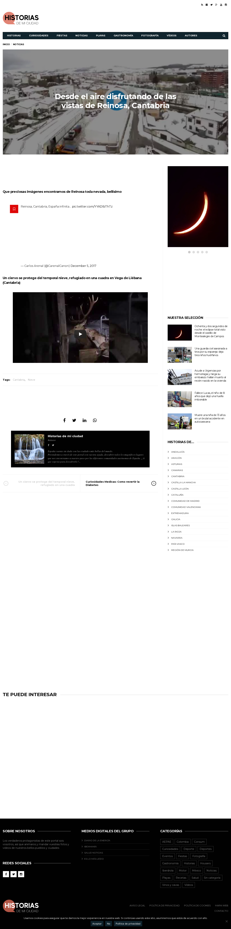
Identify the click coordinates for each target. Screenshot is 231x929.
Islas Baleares (180, 525)
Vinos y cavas (170, 885)
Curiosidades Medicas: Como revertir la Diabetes (113, 483)
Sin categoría (212, 877)
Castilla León (180, 488)
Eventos (167, 856)
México (196, 870)
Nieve (31, 379)
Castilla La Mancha (183, 482)
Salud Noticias (93, 852)
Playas (100, 35)
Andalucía (178, 451)
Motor (183, 870)
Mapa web (221, 905)
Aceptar (97, 923)
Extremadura (180, 513)
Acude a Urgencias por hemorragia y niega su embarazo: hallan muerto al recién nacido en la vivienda (210, 375)
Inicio (6, 44)
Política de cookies (197, 905)
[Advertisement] (162, 18)
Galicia (175, 519)
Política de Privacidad (164, 905)
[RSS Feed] (202, 4)
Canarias (177, 470)
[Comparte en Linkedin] (84, 420)
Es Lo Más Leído (94, 858)
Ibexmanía (90, 846)
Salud (195, 877)
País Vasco (178, 544)
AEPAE (166, 841)
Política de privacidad (128, 923)
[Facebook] (207, 4)
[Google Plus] (216, 4)
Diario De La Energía (97, 840)
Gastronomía (123, 35)
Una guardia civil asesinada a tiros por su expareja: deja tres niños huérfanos (211, 352)
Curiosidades (38, 35)
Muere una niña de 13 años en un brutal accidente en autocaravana (210, 418)
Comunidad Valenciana (186, 507)
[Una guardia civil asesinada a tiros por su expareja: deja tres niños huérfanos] (180, 355)
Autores (191, 35)
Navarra (176, 537)
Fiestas (62, 35)
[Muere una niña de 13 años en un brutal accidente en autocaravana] (180, 421)
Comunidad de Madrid (185, 501)
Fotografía (149, 35)
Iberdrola (167, 870)
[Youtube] (221, 4)
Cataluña (177, 494)
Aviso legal (137, 905)
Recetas (181, 877)
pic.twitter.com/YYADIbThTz (92, 206)
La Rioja (176, 531)
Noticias (81, 35)
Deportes (206, 849)
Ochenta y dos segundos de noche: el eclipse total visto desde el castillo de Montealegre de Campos (211, 331)
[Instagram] (226, 4)
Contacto (221, 910)
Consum (199, 841)
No (108, 923)
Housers (205, 863)
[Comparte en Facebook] (64, 420)
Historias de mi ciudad (65, 436)
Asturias (176, 464)
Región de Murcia (182, 550)
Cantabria (19, 379)
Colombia (183, 841)
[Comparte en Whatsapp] (95, 420)
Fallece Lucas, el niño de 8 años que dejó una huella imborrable (210, 396)
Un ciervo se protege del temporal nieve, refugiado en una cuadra (46, 483)
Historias (14, 35)
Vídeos (171, 35)
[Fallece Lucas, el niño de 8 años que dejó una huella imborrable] (180, 399)
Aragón (176, 458)
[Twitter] (211, 4)
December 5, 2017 (83, 266)
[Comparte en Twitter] (74, 420)
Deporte (189, 849)
